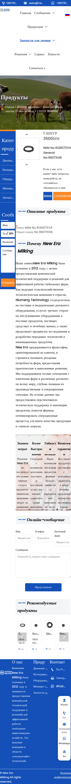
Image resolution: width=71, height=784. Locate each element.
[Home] (5, 10)
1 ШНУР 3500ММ (47, 111)
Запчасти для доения (28, 107)
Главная (9, 107)
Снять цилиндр (25, 111)
